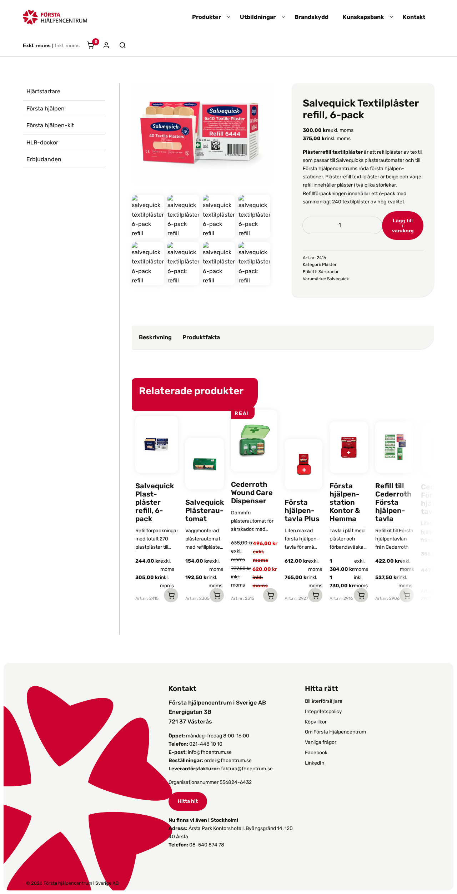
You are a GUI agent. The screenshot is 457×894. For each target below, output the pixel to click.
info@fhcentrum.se (210, 752)
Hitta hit (188, 801)
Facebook (316, 753)
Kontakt (414, 17)
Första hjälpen (45, 108)
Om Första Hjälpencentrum (335, 732)
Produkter (206, 17)
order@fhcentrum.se (228, 760)
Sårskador (328, 271)
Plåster (329, 264)
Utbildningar (258, 17)
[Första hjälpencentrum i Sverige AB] (55, 19)
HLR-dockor (42, 142)
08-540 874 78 (206, 845)
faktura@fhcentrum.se (247, 769)
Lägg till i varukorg (403, 225)
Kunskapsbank (363, 17)
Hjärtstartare (43, 91)
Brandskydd (311, 17)
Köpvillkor (316, 722)
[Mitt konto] (104, 46)
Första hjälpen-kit (50, 125)
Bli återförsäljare (323, 701)
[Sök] (119, 45)
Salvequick (338, 278)
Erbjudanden (43, 159)
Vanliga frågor (320, 742)
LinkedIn (314, 763)
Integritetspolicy (323, 711)
